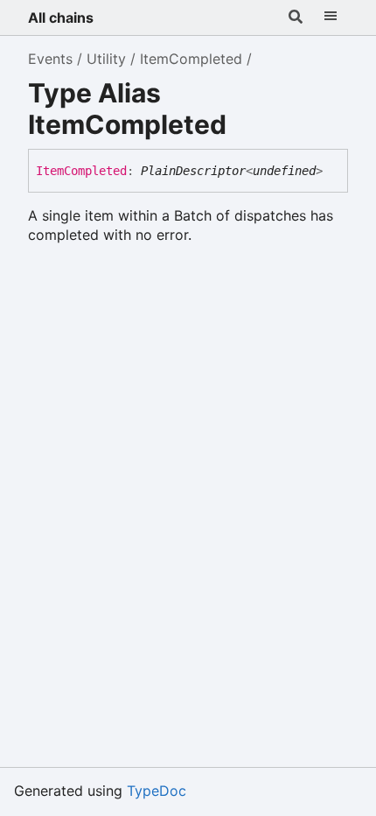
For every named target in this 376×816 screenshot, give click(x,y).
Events (50, 58)
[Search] (295, 17)
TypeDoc (156, 790)
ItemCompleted (191, 58)
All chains (61, 17)
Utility (106, 58)
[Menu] (330, 17)
